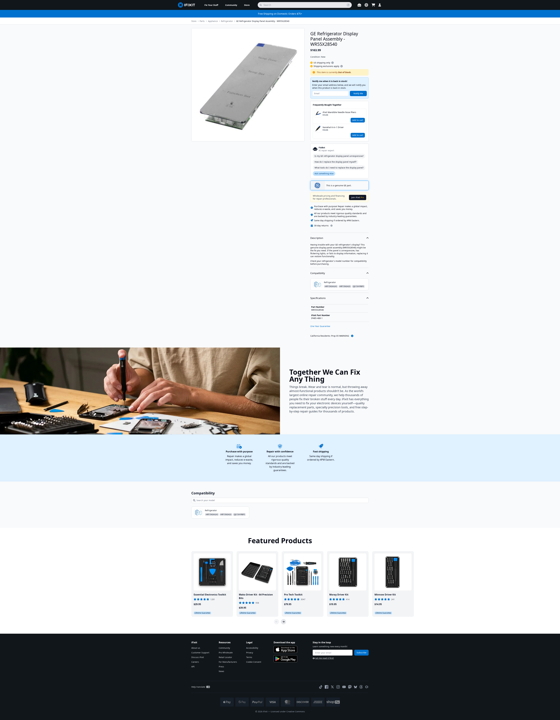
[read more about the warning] (352, 336)
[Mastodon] (350, 687)
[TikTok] (320, 687)
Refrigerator (227, 21)
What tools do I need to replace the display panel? (339, 167)
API (193, 666)
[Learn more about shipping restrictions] (332, 63)
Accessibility (252, 647)
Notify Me (358, 93)
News (221, 671)
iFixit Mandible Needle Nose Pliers (339, 112)
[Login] (379, 5)
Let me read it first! (324, 658)
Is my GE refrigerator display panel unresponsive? (339, 156)
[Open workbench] (359, 5)
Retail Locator (225, 657)
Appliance (213, 21)
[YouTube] (344, 687)
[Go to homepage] (187, 5)
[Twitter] (332, 687)
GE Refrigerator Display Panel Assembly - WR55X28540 (262, 21)
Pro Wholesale (226, 652)
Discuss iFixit (197, 657)
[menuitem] (211, 5)
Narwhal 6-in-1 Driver (333, 127)
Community (224, 647)
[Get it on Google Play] (285, 658)
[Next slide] (283, 621)
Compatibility (317, 273)
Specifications (318, 298)
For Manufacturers (228, 661)
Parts (202, 21)
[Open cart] (373, 5)
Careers (195, 661)
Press (221, 666)
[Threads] (361, 687)
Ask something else (324, 173)
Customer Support (200, 652)
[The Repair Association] (367, 687)
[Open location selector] (366, 5)
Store (193, 21)
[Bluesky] (355, 686)
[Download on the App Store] (285, 649)
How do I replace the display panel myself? (335, 161)
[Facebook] (326, 687)
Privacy (249, 652)
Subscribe (361, 652)
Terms (249, 657)
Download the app (284, 642)
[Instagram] (338, 687)
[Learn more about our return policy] (331, 225)
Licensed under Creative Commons (288, 711)
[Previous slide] (276, 621)
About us (195, 647)
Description (316, 238)
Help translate (198, 686)
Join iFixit (357, 197)
